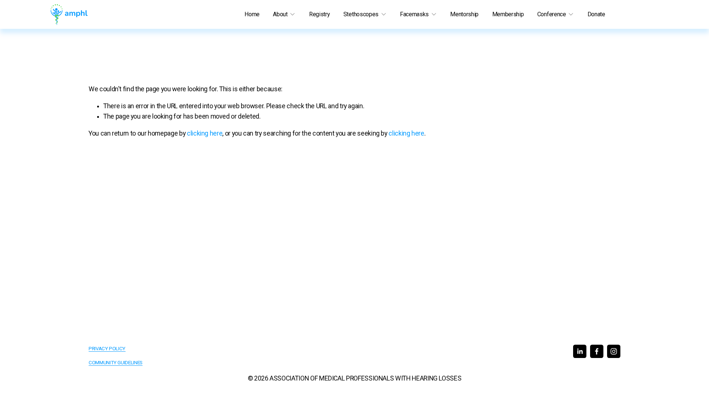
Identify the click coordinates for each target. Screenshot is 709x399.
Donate (596, 14)
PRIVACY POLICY (107, 348)
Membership (508, 14)
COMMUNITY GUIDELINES (116, 362)
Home (252, 14)
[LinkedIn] (579, 351)
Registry (319, 14)
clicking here (204, 133)
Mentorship (464, 14)
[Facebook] (596, 351)
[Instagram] (613, 351)
